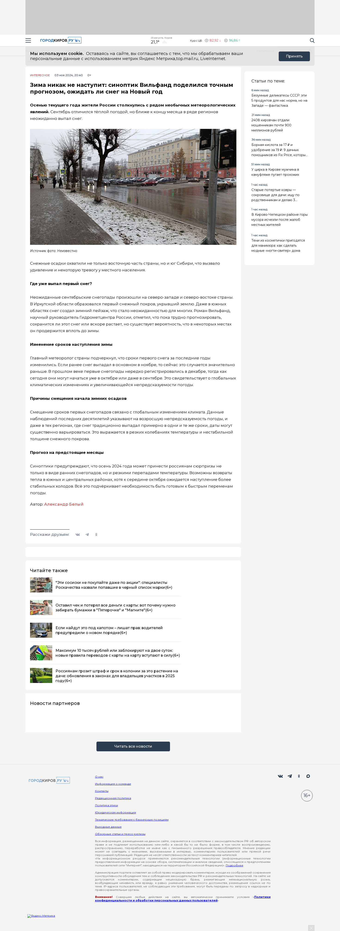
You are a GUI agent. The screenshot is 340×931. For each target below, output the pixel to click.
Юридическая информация (115, 812)
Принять (294, 56)
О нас (99, 776)
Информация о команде (113, 783)
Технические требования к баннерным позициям (132, 819)
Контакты (101, 791)
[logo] (48, 780)
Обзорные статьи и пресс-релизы (120, 834)
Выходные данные (108, 826)
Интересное (40, 75)
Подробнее (234, 865)
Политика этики (106, 805)
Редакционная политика (113, 798)
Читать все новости (133, 746)
